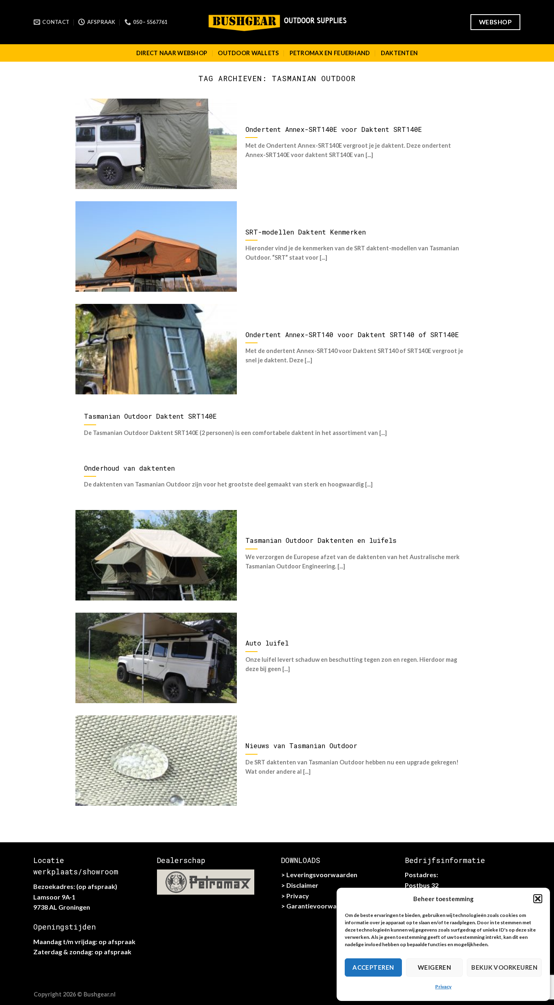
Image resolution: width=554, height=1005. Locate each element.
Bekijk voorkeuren (504, 967)
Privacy (443, 986)
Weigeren (434, 967)
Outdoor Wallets (248, 52)
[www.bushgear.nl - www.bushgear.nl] (277, 22)
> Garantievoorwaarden (317, 906)
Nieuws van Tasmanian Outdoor (301, 745)
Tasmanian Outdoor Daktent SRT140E (150, 416)
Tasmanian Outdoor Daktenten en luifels (321, 540)
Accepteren (373, 967)
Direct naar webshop (171, 52)
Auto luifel (267, 643)
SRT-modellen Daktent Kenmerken (305, 232)
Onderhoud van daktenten (129, 468)
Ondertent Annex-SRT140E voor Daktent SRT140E (333, 129)
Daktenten (399, 52)
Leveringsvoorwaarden (321, 874)
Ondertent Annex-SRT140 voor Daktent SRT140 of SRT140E (352, 334)
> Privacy (295, 896)
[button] (538, 899)
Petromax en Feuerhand (330, 52)
